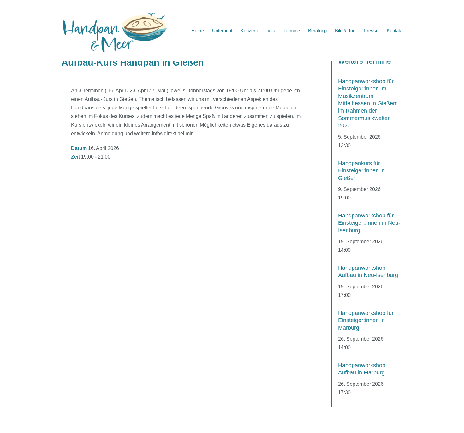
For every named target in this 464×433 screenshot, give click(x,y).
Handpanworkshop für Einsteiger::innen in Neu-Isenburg (369, 223)
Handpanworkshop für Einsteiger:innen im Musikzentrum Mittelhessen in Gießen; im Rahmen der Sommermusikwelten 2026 (368, 103)
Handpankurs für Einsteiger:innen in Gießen (361, 170)
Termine (291, 30)
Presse (371, 30)
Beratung (317, 30)
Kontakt (394, 30)
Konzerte (250, 30)
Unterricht (222, 30)
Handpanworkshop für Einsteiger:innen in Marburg (366, 320)
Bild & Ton (345, 30)
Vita (271, 30)
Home (197, 30)
